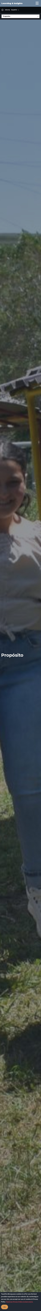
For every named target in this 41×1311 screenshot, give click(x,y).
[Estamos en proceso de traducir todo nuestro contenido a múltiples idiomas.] (2, 10)
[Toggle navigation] (37, 3)
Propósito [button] (6, 16)
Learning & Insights (12, 3)
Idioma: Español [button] (11, 10)
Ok (4, 1307)
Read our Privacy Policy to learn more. (19, 1302)
